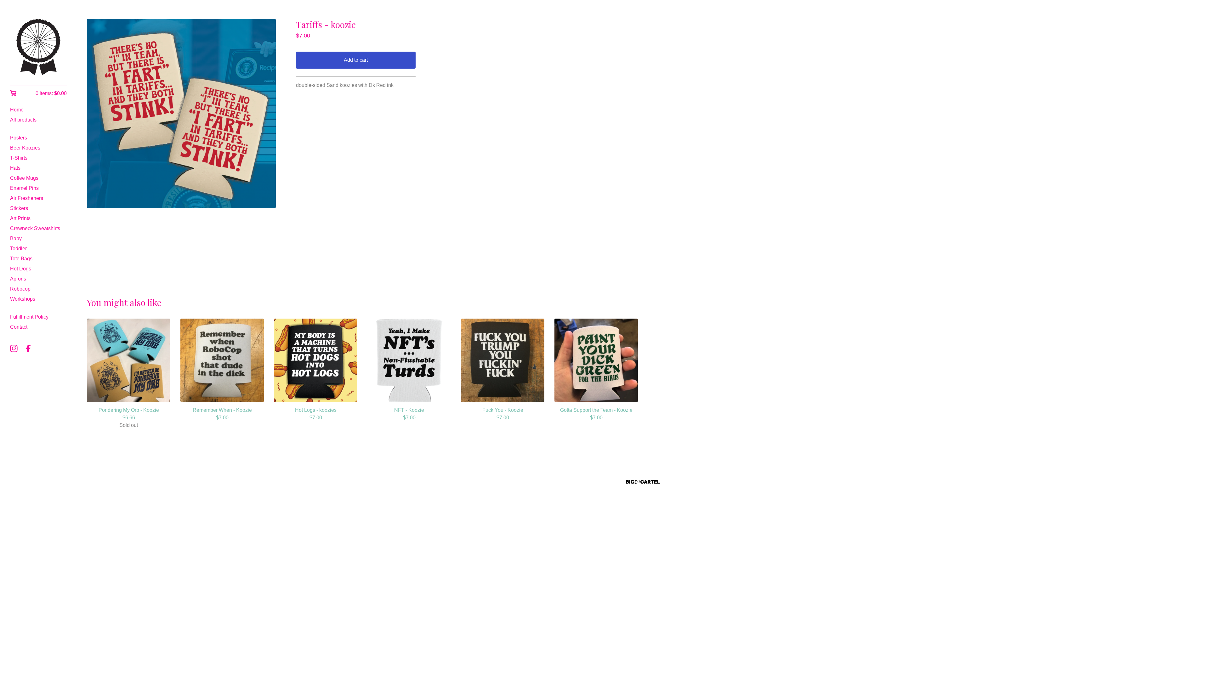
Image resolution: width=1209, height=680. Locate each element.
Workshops (22, 299)
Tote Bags (21, 258)
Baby (16, 238)
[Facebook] (28, 348)
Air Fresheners (26, 198)
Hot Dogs (20, 268)
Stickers (19, 208)
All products (23, 119)
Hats (15, 168)
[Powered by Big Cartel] (643, 481)
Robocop (20, 289)
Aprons (18, 278)
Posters (18, 137)
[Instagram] (14, 348)
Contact (18, 327)
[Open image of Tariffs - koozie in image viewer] (181, 113)
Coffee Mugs (24, 178)
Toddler (18, 248)
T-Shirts (18, 158)
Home (17, 109)
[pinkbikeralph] (38, 47)
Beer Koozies (25, 147)
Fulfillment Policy (29, 317)
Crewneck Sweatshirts (35, 228)
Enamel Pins (24, 188)
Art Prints (20, 218)
